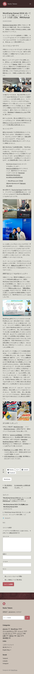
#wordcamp (16, 175)
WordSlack (11, 112)
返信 (4, 522)
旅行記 (12, 636)
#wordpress (9, 175)
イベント (22, 631)
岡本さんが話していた (15, 288)
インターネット (9, 633)
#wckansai (21, 173)
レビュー (21, 633)
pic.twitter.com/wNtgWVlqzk (14, 177)
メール (5, 561)
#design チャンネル (21, 112)
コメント (6, 536)
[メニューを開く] (30, 4)
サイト (4, 569)
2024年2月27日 (7, 509)
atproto (6, 629)
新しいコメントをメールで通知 (13, 576)
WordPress (16, 629)
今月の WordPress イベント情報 (13, 456)
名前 (4, 554)
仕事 (6, 636)
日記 (20, 636)
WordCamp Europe (9, 429)
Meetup (15, 64)
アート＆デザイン (10, 631)
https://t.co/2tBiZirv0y (12, 168)
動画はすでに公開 (16, 265)
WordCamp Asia (18, 426)
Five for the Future (17, 190)
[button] (12, 85)
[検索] (27, 618)
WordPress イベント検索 (11, 450)
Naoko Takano (12, 4)
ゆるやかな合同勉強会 (16, 435)
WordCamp (7, 479)
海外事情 (7, 638)
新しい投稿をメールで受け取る (13, 580)
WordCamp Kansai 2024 (10, 25)
